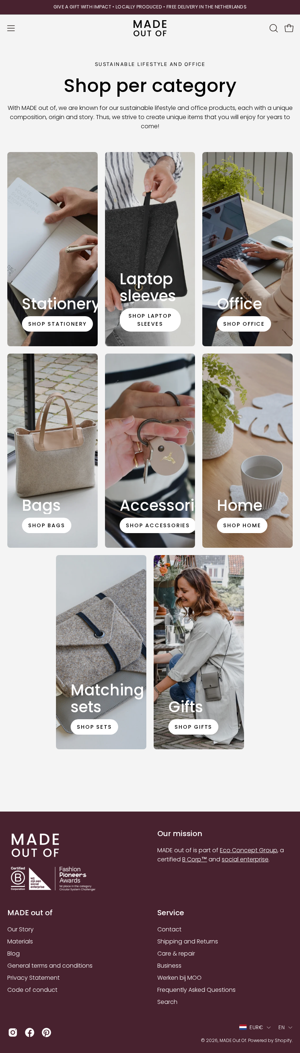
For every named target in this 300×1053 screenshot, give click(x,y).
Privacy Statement (33, 977)
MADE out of (30, 912)
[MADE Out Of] (150, 28)
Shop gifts (193, 727)
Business (169, 965)
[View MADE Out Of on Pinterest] (46, 1032)
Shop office (244, 324)
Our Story (20, 929)
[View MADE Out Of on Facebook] (29, 1032)
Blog (13, 953)
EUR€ (256, 1027)
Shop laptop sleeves (150, 320)
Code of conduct (32, 990)
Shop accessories (158, 525)
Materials (20, 941)
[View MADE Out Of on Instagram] (12, 1032)
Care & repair (176, 953)
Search (167, 1002)
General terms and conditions (50, 965)
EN (281, 1027)
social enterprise (245, 859)
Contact (169, 929)
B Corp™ (194, 859)
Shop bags (46, 525)
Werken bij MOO (179, 977)
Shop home (242, 525)
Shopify (283, 1040)
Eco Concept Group (248, 850)
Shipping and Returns (187, 941)
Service (170, 912)
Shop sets (94, 727)
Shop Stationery (57, 324)
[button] (273, 28)
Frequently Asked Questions (196, 990)
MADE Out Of (233, 1040)
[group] (150, 7)
